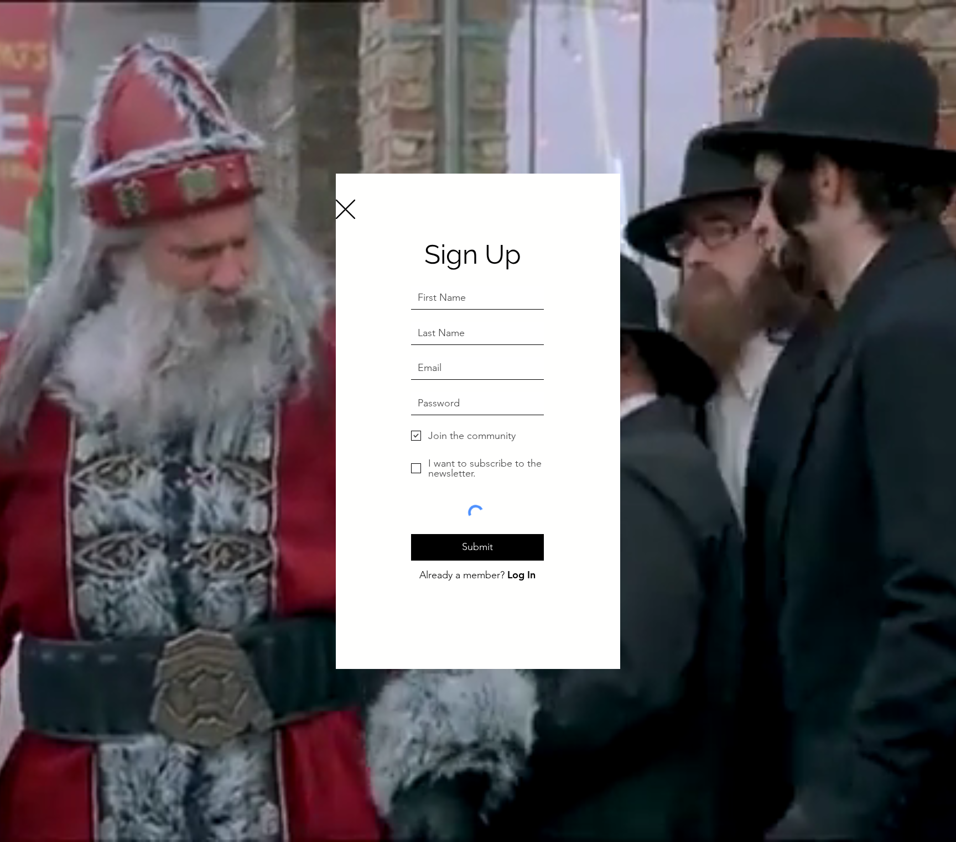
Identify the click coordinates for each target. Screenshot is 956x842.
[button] (345, 209)
